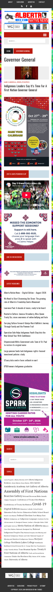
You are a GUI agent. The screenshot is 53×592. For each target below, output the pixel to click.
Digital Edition (12, 508)
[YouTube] (31, 5)
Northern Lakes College (23, 542)
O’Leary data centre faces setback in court (21, 360)
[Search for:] (26, 459)
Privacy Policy (32, 586)
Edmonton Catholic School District (31, 509)
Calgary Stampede (10, 500)
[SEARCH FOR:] (26, 40)
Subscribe (20, 2)
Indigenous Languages (29, 519)
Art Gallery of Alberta (37, 486)
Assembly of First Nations (26, 491)
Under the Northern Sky (22, 556)
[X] (22, 5)
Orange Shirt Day (31, 546)
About (10, 2)
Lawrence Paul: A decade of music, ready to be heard (25, 308)
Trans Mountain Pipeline (28, 549)
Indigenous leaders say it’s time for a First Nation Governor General (25, 88)
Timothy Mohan (13, 549)
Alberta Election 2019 (21, 480)
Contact (42, 2)
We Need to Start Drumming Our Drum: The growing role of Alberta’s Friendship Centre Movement (25, 300)
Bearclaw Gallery (13, 496)
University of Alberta (18, 559)
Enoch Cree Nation (10, 516)
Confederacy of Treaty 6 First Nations (31, 500)
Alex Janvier (35, 483)
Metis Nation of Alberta (30, 525)
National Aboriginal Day (24, 529)
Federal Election (24, 515)
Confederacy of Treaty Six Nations (18, 504)
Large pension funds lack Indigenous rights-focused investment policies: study (24, 353)
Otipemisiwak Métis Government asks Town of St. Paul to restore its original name (25, 343)
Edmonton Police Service (13, 512)
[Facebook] (26, 5)
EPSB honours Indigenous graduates (18, 366)
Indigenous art (15, 519)
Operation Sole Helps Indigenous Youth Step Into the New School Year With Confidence (24, 334)
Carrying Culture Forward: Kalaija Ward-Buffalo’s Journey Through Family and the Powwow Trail (26, 325)
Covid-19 (39, 504)
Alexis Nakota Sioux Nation (20, 483)
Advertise (31, 2)
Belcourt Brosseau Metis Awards (35, 496)
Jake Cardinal (10, 82)
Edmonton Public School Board (35, 512)
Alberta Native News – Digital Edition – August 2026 (25, 292)
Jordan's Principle (34, 522)
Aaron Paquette (9, 480)
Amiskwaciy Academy (14, 486)
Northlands (39, 542)
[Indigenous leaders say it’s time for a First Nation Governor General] (26, 77)
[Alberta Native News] (26, 17)
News (19, 82)
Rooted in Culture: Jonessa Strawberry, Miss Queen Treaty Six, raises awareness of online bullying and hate (26, 315)
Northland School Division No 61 (14, 546)
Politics (25, 82)
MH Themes (38, 589)
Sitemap (42, 586)
